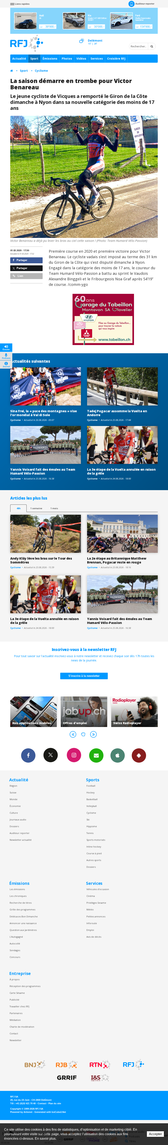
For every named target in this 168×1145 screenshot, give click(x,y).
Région (13, 785)
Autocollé (15, 943)
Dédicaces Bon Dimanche (24, 916)
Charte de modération (22, 1026)
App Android (139, 755)
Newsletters (96, 755)
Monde (13, 799)
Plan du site (54, 1103)
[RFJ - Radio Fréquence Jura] (133, 1064)
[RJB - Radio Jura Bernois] (66, 1064)
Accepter (155, 1134)
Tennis (89, 833)
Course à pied (94, 853)
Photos (67, 58)
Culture (14, 812)
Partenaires (16, 1013)
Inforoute (91, 923)
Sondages (15, 950)
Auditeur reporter (20, 833)
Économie (15, 806)
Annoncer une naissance (23, 923)
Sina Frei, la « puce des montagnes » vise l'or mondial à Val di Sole (43, 413)
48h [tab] (18, 508)
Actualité (19, 58)
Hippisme (91, 826)
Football (90, 785)
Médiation (15, 1020)
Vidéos (81, 58)
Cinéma (90, 896)
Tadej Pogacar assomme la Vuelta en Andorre (117, 413)
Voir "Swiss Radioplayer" (84, 711)
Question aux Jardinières (23, 930)
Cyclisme (41, 71)
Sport (34, 58)
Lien (20, 275)
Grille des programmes (22, 909)
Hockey (90, 792)
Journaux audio (18, 819)
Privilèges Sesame (96, 902)
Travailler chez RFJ (19, 1006)
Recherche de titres (21, 902)
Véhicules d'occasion (97, 889)
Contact (14, 1033)
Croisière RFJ (116, 58)
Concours (15, 957)
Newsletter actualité (21, 839)
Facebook (28, 755)
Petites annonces (95, 916)
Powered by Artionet (21, 1112)
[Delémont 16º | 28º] (81, 37)
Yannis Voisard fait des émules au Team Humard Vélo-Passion (42, 471)
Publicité (14, 999)
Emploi (90, 930)
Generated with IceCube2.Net (50, 1112)
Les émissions (17, 889)
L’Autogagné (16, 936)
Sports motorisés (95, 839)
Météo (90, 909)
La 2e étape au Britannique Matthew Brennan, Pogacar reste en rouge (116, 560)
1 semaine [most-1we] (36, 508)
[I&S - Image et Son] (100, 1078)
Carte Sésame (17, 993)
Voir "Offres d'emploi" (33, 711)
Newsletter (16, 1040)
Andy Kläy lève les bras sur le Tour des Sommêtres (41, 560)
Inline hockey (93, 846)
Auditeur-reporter (144, 3)
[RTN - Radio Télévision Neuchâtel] (100, 1064)
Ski (88, 819)
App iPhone (117, 755)
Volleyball (91, 806)
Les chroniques (18, 896)
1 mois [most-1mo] (54, 508)
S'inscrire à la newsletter (84, 675)
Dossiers (14, 826)
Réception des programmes (25, 986)
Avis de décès (93, 936)
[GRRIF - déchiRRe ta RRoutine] (66, 1078)
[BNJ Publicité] (33, 1064)
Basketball (92, 799)
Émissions (50, 58)
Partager (21, 260)
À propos (14, 979)
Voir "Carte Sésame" (134, 711)
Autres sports (93, 860)
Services (97, 58)
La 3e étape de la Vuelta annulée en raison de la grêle (121, 471)
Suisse (13, 792)
